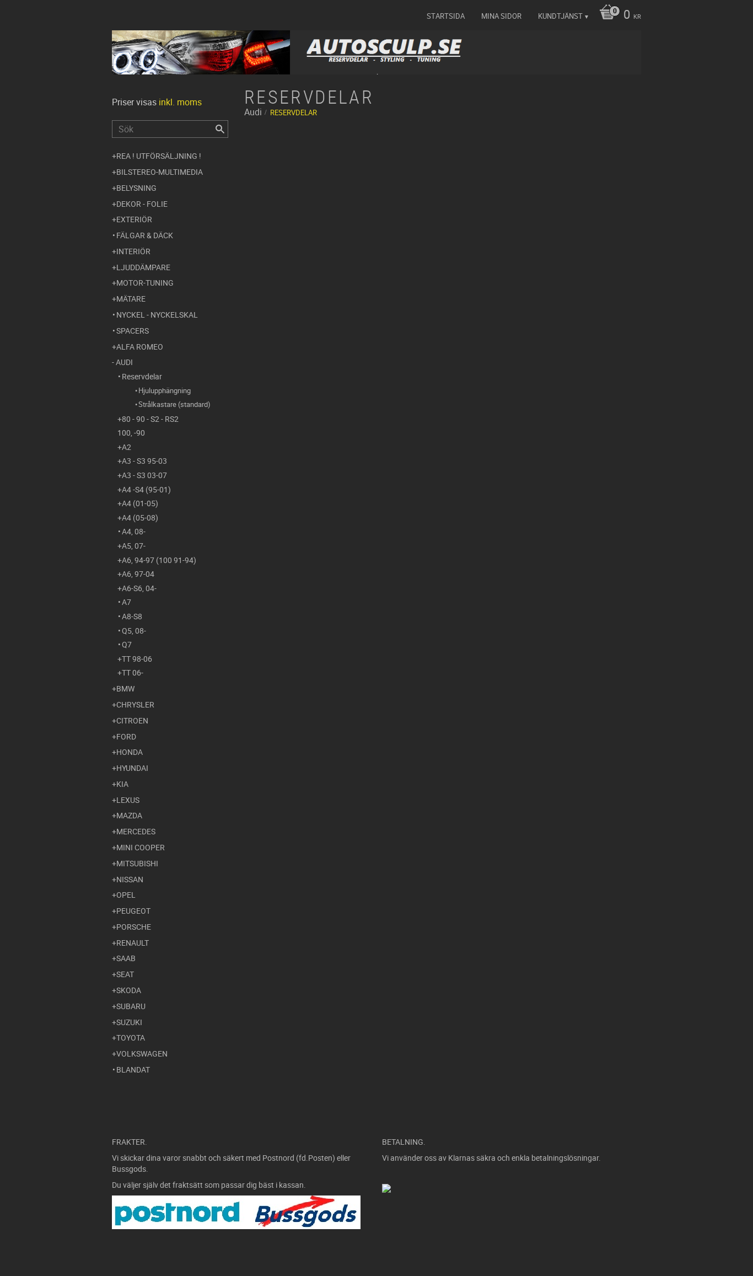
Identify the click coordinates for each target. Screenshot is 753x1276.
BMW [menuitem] (125, 688)
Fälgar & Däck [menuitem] (144, 235)
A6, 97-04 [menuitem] (138, 574)
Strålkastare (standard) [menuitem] (174, 404)
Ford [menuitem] (126, 736)
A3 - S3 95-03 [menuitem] (144, 460)
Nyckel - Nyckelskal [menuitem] (157, 314)
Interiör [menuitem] (133, 251)
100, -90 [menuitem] (131, 432)
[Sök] (220, 129)
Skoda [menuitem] (128, 990)
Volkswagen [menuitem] (142, 1053)
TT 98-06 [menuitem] (137, 658)
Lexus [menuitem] (127, 800)
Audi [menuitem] (124, 362)
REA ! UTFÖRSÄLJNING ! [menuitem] (158, 156)
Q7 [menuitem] (127, 644)
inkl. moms (180, 102)
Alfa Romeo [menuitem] (139, 346)
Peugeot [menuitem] (133, 910)
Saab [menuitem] (126, 958)
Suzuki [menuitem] (129, 1022)
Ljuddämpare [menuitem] (143, 267)
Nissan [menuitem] (129, 879)
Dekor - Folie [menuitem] (142, 204)
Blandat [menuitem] (133, 1069)
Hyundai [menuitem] (132, 768)
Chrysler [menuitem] (135, 704)
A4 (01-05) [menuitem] (140, 503)
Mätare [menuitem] (131, 298)
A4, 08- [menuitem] (134, 531)
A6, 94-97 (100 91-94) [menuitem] (159, 560)
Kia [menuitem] (122, 784)
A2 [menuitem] (126, 447)
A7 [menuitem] (126, 602)
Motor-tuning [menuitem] (145, 282)
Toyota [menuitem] (130, 1037)
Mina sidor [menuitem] (501, 16)
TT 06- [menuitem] (132, 672)
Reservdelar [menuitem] (142, 376)
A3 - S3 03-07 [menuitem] (144, 475)
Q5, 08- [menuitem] (134, 630)
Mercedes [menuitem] (135, 831)
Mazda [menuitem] (129, 815)
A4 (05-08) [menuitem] (140, 517)
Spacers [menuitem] (132, 330)
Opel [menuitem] (126, 894)
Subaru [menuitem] (131, 1006)
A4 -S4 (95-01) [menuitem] (146, 489)
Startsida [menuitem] (446, 16)
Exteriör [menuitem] (134, 219)
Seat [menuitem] (125, 974)
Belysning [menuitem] (136, 188)
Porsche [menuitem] (133, 926)
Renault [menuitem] (132, 942)
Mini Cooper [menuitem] (140, 847)
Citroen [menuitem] (132, 720)
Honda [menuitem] (129, 752)
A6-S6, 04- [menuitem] (139, 588)
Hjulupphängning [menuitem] (164, 390)
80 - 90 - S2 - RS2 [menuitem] (150, 419)
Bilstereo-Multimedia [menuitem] (159, 172)
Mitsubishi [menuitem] (137, 863)
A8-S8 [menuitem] (132, 616)
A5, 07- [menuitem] (134, 545)
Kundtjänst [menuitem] (560, 16)
